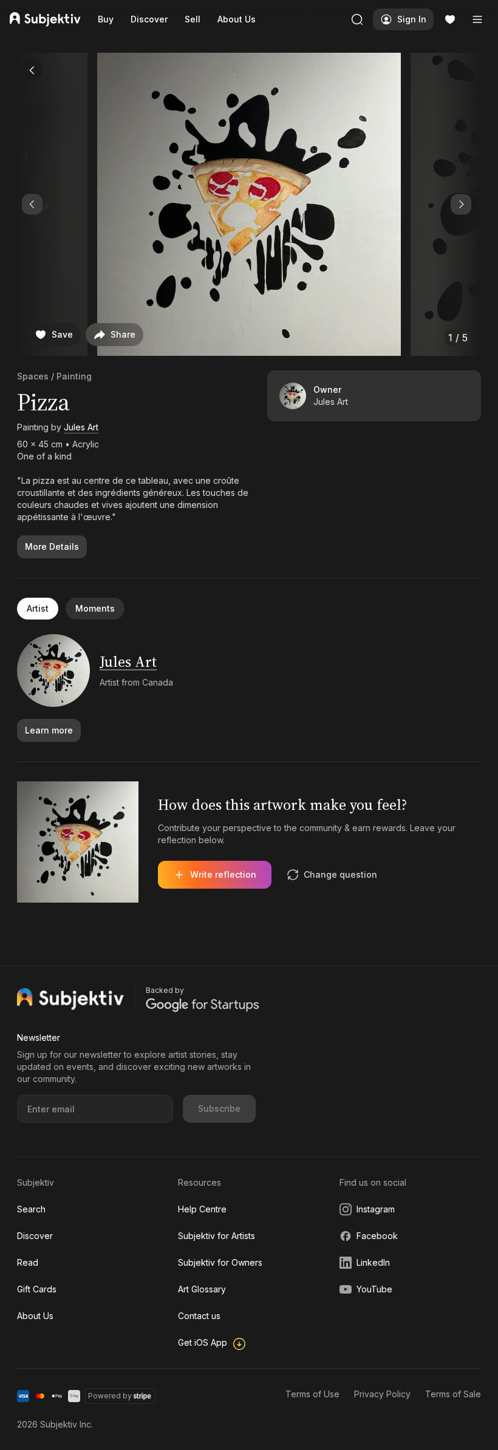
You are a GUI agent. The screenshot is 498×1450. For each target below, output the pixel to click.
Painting (74, 376)
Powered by (110, 1395)
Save (62, 334)
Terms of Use (312, 1394)
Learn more (49, 730)
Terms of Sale (453, 1394)
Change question (340, 874)
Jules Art (81, 427)
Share (123, 334)
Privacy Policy (382, 1394)
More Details (52, 546)
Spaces (33, 376)
